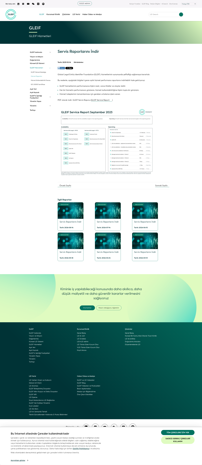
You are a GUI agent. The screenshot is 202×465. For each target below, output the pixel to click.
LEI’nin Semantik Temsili (38, 412)
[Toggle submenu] (50, 52)
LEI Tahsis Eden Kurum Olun (87, 344)
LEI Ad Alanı (33, 409)
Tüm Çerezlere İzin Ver (178, 432)
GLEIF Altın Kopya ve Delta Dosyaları (43, 391)
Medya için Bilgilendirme (86, 391)
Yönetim (33, 106)
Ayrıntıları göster (18, 460)
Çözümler (66, 14)
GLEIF (41, 14)
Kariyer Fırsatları (135, 4)
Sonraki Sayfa (161, 185)
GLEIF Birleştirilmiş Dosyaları (39, 389)
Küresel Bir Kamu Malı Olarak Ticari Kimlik (141, 336)
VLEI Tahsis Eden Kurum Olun (88, 347)
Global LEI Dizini (35, 383)
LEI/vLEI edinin (82, 341)
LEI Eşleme (33, 397)
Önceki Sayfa (65, 185)
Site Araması (173, 4)
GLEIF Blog (145, 4)
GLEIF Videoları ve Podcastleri (88, 386)
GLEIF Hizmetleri (36, 68)
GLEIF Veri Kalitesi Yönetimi (39, 403)
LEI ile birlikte (130, 339)
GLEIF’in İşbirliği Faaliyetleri (36, 97)
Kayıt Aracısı (81, 350)
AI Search (165, 4)
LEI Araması (33, 386)
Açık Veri (33, 89)
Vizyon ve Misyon (36, 57)
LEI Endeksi (81, 339)
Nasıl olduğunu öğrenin (109, 308)
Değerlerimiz (35, 60)
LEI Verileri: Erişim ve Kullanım (40, 380)
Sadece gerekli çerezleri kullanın (178, 439)
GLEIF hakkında (36, 52)
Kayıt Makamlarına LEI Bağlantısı (42, 400)
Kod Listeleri (33, 406)
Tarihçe (32, 110)
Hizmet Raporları (36, 76)
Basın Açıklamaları (84, 389)
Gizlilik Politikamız (81, 448)
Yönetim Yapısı (35, 101)
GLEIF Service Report (100, 100)
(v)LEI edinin (84, 3)
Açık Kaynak (34, 92)
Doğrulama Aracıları (132, 341)
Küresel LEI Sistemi (37, 63)
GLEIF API (33, 394)
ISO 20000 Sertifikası (38, 84)
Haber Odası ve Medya (92, 14)
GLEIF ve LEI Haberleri (85, 380)
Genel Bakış (81, 333)
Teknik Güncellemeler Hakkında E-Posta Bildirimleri (48, 414)
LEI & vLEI (81, 336)
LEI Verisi (76, 14)
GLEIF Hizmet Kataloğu (38, 72)
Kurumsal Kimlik (53, 14)
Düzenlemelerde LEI (132, 344)
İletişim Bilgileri (155, 4)
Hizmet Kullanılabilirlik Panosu (40, 80)
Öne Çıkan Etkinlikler (85, 394)
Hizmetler (87, 308)
